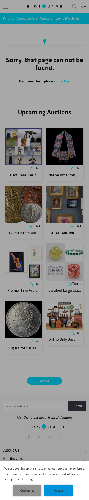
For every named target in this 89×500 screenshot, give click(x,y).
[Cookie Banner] (44, 480)
